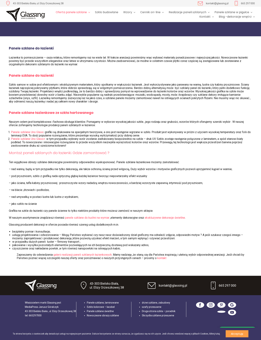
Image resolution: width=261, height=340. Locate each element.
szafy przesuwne (151, 306)
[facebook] (200, 305)
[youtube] (232, 312)
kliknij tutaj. (214, 334)
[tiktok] (221, 312)
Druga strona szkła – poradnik (158, 311)
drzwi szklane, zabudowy (156, 302)
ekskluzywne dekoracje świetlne (165, 217)
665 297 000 (248, 3)
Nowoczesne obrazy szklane (103, 315)
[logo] (25, 14)
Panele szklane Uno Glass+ (28, 139)
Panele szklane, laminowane (103, 302)
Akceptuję (237, 334)
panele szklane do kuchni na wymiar (87, 217)
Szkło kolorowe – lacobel (101, 306)
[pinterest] (221, 305)
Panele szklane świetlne (100, 311)
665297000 (35, 315)
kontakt (162, 258)
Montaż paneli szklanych (30, 152)
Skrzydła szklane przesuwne (158, 315)
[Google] (232, 305)
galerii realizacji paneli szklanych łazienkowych (82, 254)
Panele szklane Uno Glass (27, 132)
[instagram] (211, 305)
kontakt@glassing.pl (217, 3)
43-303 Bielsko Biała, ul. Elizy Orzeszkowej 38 (38, 3)
